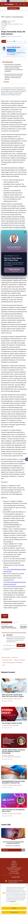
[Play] (7, 41)
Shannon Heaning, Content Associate (13, 698)
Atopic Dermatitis (6, 657)
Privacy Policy (14, 871)
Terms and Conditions (14, 869)
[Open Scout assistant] (20, 4)
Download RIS (4, 616)
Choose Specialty (12, 8)
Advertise (14, 863)
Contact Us (14, 864)
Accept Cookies (14, 912)
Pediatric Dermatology (19, 660)
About (14, 861)
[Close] (26, 885)
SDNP (3, 665)
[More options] (26, 41)
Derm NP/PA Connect (7, 660)
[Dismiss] (25, 232)
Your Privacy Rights (14, 873)
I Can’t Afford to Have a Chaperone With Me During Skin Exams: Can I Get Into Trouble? (9, 627)
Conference (8, 16)
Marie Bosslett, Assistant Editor (11, 725)
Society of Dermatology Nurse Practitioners (12, 662)
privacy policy (7, 649)
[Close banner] (26, 2)
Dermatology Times (5, 22)
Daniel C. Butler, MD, (8, 755)
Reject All (14, 908)
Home (2, 16)
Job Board (14, 866)
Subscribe (20, 645)
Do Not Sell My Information (14, 868)
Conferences (15, 657)
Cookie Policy (12, 901)
